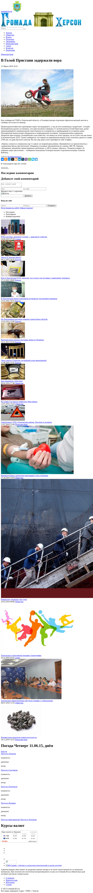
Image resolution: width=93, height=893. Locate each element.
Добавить (28, 196)
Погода (4, 751)
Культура (9, 48)
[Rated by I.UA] (11, 863)
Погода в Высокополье (10, 820)
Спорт (8, 46)
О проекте (10, 878)
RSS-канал (10, 882)
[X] (12, 159)
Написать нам (11, 880)
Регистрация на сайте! (10, 208)
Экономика (10, 41)
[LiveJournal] (22, 159)
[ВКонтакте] (2, 159)
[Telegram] (36, 159)
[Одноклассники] (5, 159)
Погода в (8, 754)
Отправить (51, 206)
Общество (10, 35)
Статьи (18, 239)
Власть (9, 37)
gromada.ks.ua (6, 11)
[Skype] (32, 159)
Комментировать (15, 157)
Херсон (9, 33)
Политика (10, 39)
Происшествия (12, 44)
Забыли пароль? (26, 208)
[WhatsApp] (29, 159)
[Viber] (26, 159)
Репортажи (10, 50)
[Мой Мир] (9, 159)
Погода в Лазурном (28, 820)
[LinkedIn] (19, 159)
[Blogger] (16, 159)
